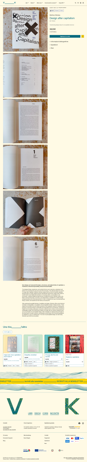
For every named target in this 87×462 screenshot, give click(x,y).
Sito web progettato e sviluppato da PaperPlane (74, 457)
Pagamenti (47, 438)
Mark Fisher (68, 354)
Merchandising (27, 435)
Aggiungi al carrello (65, 36)
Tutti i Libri (7, 332)
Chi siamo (5, 435)
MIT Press (52, 21)
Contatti (46, 435)
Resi (52, 48)
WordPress (74, 458)
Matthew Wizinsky (55, 15)
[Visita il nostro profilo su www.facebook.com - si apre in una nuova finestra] (79, 423)
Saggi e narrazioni (28, 363)
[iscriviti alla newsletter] (43, 381)
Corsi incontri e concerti (50, 2)
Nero (67, 359)
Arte (14, 365)
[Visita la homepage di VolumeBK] (9, 3)
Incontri (54, 413)
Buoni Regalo (27, 438)
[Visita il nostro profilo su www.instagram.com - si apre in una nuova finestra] (83, 423)
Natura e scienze (48, 363)
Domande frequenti (7, 438)
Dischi (32, 2)
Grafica (61, 10)
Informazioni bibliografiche (59, 41)
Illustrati (56, 10)
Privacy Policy (6, 458)
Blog (4, 440)
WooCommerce (80, 458)
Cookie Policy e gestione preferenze (18, 458)
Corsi (45, 413)
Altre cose (39, 2)
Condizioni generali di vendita (32, 458)
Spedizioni (54, 45)
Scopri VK (61, 2)
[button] (82, 36)
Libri (27, 2)
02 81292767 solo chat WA (9, 429)
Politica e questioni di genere (31, 365)
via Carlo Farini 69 (7, 427)
